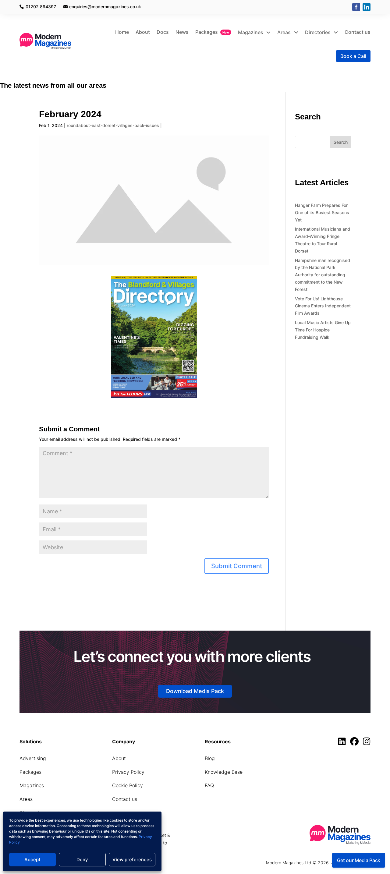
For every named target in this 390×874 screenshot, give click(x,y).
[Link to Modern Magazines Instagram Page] (366, 742)
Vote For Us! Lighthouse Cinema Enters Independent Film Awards (323, 306)
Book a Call (353, 56)
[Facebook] (356, 7)
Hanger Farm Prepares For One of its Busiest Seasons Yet (322, 212)
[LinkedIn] (366, 7)
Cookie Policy (127, 785)
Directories (318, 32)
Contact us (357, 32)
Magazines (251, 32)
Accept (32, 859)
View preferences (132, 859)
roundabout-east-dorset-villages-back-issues (113, 125)
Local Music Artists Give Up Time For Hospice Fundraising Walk (323, 330)
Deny (82, 859)
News (182, 32)
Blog (210, 758)
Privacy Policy (128, 772)
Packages (206, 32)
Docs (163, 32)
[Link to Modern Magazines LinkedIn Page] (343, 742)
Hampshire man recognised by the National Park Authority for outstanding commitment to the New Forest (322, 275)
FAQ (209, 785)
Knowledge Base (224, 772)
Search (341, 142)
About (143, 32)
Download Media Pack (195, 691)
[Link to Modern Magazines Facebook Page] (356, 742)
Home (122, 32)
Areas (284, 32)
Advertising (33, 758)
